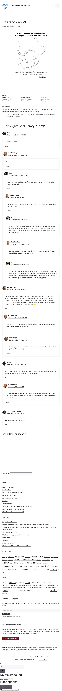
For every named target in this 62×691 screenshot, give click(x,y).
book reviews (20, 583)
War (48, 570)
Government (10, 560)
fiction (4, 585)
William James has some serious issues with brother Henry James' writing (26, 524)
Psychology (29, 566)
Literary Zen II (43, 97)
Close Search (6, 687)
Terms (48, 657)
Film (23, 657)
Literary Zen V (6, 97)
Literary (7, 107)
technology (38, 590)
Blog (17, 557)
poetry (12, 111)
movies (23, 587)
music (28, 587)
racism (18, 590)
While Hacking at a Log (9, 532)
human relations (21, 585)
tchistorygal (11, 287)
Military (21, 563)
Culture (40, 556)
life (45, 585)
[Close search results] (2, 671)
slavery (27, 111)
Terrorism (30, 569)
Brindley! (5, 501)
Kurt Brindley (12, 153)
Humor (38, 560)
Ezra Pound (24, 109)
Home (13, 657)
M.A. (8, 132)
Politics (23, 566)
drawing (49, 582)
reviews (22, 591)
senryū (28, 591)
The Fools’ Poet (7, 503)
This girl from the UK (14, 411)
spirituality (33, 590)
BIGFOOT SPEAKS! (8, 487)
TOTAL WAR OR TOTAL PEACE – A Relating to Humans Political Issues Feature (30, 114)
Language (44, 560)
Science (55, 566)
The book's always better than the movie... (16, 535)
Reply (6, 146)
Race (39, 566)
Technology (23, 570)
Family (52, 557)
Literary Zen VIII (25, 97)
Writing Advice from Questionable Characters (17, 506)
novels (39, 587)
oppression (6, 111)
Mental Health (15, 563)
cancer (33, 583)
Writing (53, 569)
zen (3, 593)
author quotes (9, 109)
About (31, 657)
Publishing (36, 566)
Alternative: (6, 473)
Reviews (48, 566)
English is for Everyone (9, 522)
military (19, 587)
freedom (31, 109)
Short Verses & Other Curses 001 (13, 512)
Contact (37, 657)
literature (51, 109)
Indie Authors (34, 585)
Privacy (43, 657)
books (27, 582)
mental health (9, 587)
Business (27, 557)
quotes (22, 111)
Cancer (33, 557)
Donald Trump (44, 582)
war (41, 590)
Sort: (1, 679)
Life (52, 560)
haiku (11, 585)
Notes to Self (40, 563)
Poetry (17, 566)
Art (9, 557)
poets (17, 111)
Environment (47, 557)
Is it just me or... (7, 543)
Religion (42, 566)
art (3, 583)
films (8, 585)
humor (28, 585)
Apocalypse (4, 557)
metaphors (15, 587)
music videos (33, 587)
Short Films (5, 569)
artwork (7, 582)
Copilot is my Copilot (9, 495)
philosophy (46, 563)
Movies (27, 563)
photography (52, 587)
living (54, 585)
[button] (53, 5)
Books (22, 556)
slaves (32, 111)
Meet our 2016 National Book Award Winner (16, 546)
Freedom (4, 560)
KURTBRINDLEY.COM (19, 5)
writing (37, 111)
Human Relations (28, 560)
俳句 (6, 593)
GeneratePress (43, 660)
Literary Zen (44, 109)
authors (16, 109)
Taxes (16, 569)
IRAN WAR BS (6, 490)
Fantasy (56, 557)
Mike (9, 362)
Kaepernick (6, 538)
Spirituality (11, 570)
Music (33, 562)
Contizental (20, 420)
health (16, 585)
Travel (34, 569)
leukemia (41, 585)
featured (56, 582)
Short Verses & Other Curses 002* (13, 509)
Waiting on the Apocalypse (41, 569)
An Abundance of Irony (12, 116)
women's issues (45, 590)
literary (37, 109)
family (52, 582)
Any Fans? (5, 540)
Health (17, 559)
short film (46, 631)
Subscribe (6, 614)
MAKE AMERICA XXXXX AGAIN (12, 493)
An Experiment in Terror (10, 498)
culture (37, 583)
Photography (7, 566)
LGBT (48, 560)
